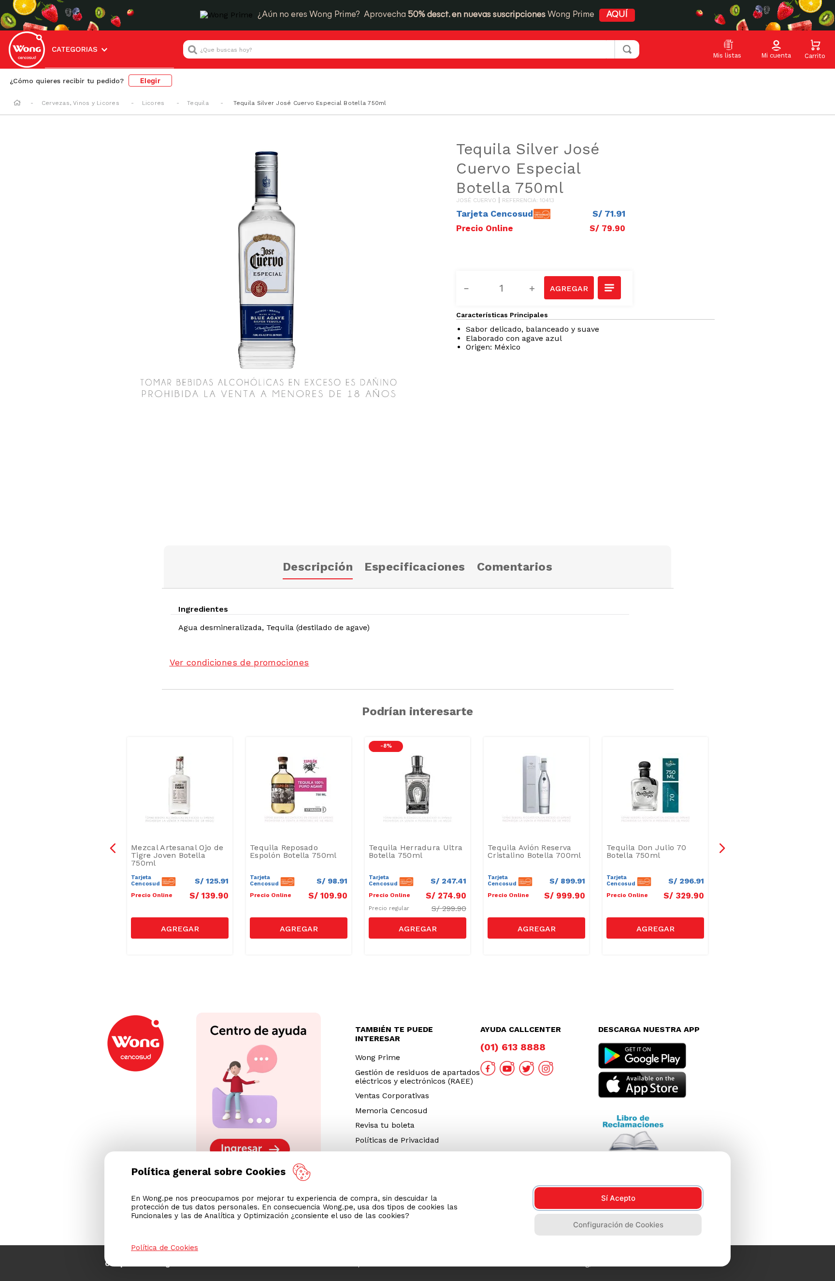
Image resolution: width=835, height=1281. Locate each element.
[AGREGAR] (568, 287)
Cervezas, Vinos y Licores (80, 103)
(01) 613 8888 (513, 1047)
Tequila (198, 103)
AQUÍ (617, 15)
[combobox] (411, 49)
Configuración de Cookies (618, 1224)
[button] (776, 49)
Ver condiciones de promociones (239, 662)
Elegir (150, 80)
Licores (153, 103)
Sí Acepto (618, 1198)
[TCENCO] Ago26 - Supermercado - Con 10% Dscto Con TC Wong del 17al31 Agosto (182, 763)
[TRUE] (180, 928)
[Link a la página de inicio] (17, 103)
